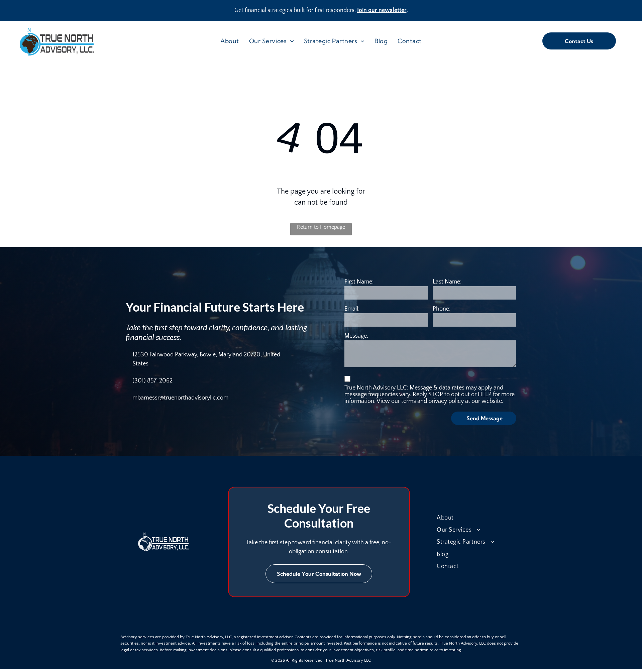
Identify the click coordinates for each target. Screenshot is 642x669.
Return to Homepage (321, 227)
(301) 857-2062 (152, 380)
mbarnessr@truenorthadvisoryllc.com (180, 398)
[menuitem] (229, 40)
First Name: (358, 281)
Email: (351, 309)
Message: (356, 336)
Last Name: (447, 281)
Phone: (441, 309)
